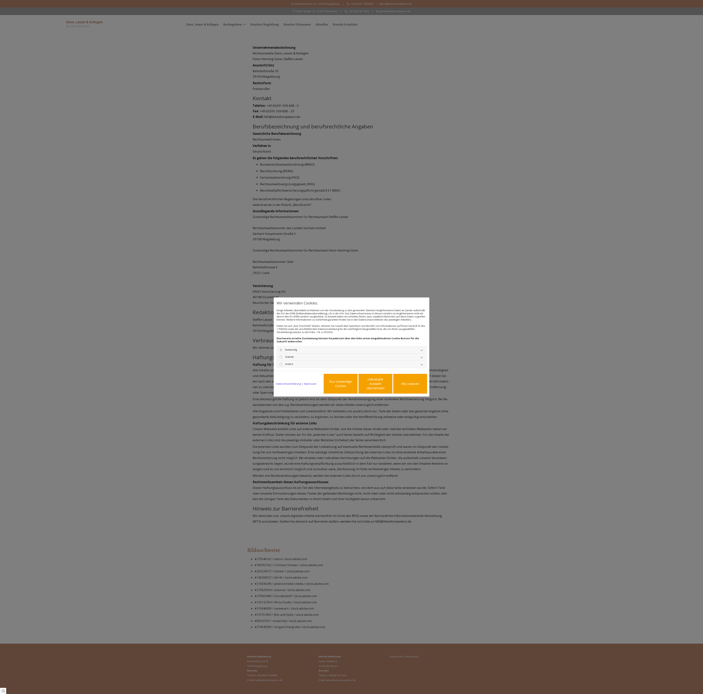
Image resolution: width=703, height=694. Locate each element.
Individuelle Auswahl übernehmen (375, 383)
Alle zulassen (410, 384)
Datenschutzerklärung (288, 383)
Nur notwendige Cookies (340, 384)
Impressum (310, 383)
